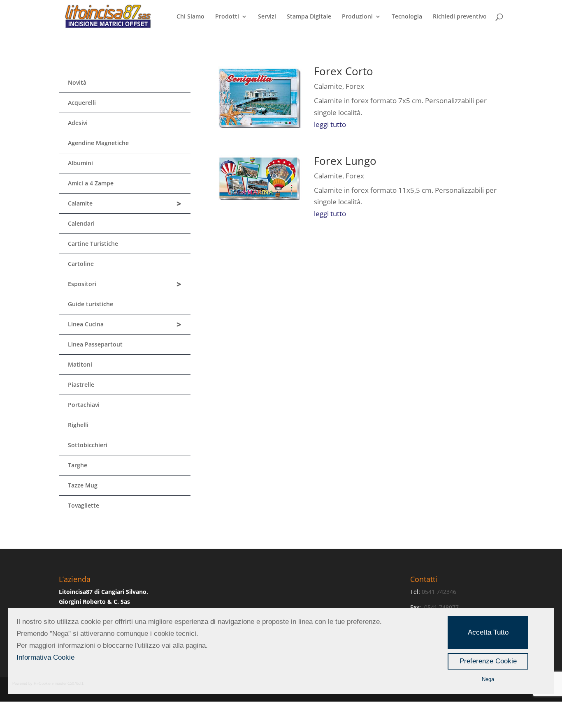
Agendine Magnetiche (98, 143)
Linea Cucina (124, 324)
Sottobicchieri (87, 445)
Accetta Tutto (488, 632)
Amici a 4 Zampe (91, 183)
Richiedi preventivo (460, 17)
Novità (77, 82)
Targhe (77, 465)
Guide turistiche (90, 304)
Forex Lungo (345, 160)
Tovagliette (83, 505)
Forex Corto (343, 71)
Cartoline (81, 264)
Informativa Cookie (45, 657)
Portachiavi (84, 405)
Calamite (124, 203)
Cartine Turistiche (93, 243)
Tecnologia (407, 17)
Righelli (78, 425)
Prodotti (227, 17)
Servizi (267, 17)
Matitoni (80, 364)
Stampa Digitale (309, 17)
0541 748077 (442, 607)
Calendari (81, 223)
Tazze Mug (83, 485)
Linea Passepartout (95, 344)
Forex (355, 86)
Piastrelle (81, 384)
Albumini (80, 163)
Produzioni (357, 17)
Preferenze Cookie (488, 661)
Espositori (124, 284)
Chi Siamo (190, 17)
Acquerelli (82, 102)
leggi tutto (330, 124)
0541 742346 (439, 592)
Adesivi (78, 123)
